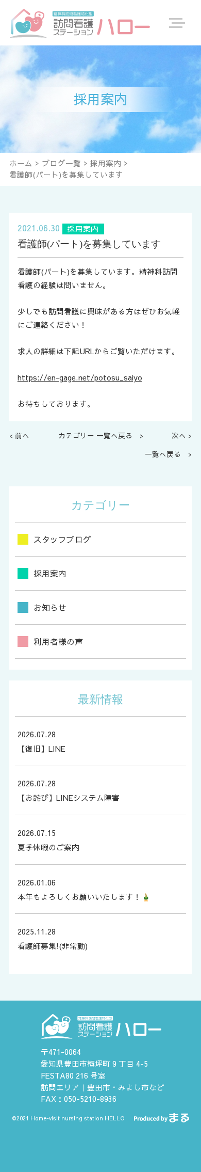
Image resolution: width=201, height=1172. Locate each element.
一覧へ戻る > (168, 454)
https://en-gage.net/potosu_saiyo (80, 377)
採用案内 (105, 163)
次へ (179, 435)
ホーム (20, 163)
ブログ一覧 (61, 163)
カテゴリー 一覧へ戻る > (100, 435)
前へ (22, 435)
